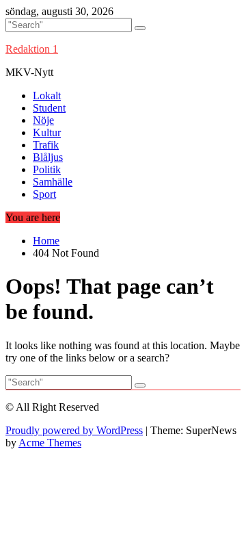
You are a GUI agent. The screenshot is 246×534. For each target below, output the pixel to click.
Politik (47, 169)
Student (49, 108)
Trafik (46, 145)
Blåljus (48, 157)
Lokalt (47, 95)
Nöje (43, 120)
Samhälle (52, 182)
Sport (44, 194)
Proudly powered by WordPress (74, 430)
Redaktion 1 (31, 49)
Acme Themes (49, 442)
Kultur (47, 132)
